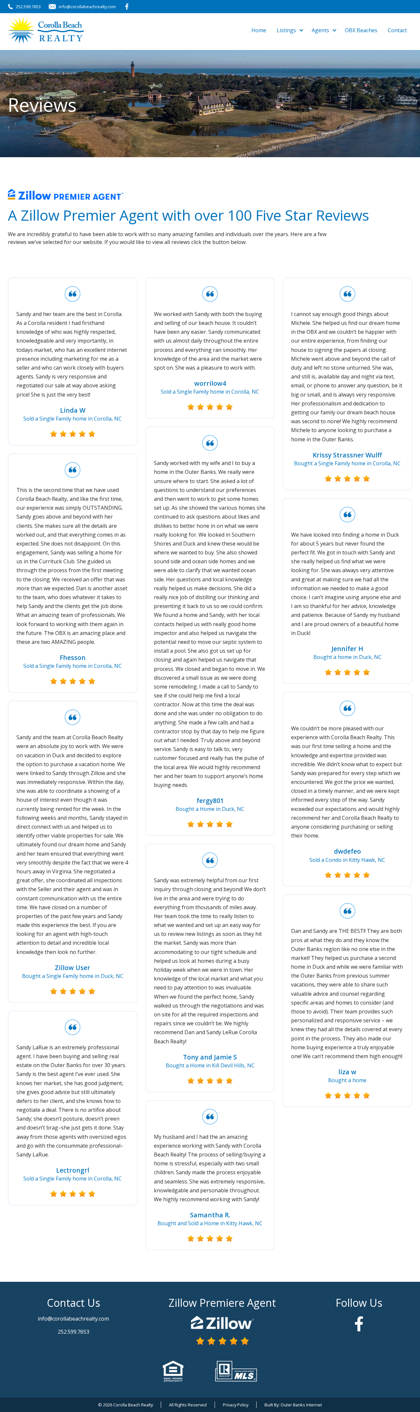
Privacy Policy (235, 1405)
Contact (397, 30)
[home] (46, 30)
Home (258, 30)
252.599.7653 (28, 7)
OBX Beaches (361, 30)
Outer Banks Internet (301, 1405)
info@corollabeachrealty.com (87, 7)
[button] (288, 30)
